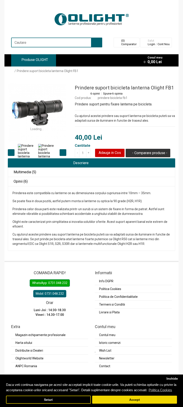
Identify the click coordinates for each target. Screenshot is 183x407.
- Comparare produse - (149, 153)
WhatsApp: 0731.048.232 (49, 283)
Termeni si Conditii (112, 304)
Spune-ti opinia (113, 93)
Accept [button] (134, 399)
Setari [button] (48, 399)
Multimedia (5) (24, 172)
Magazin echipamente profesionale (40, 335)
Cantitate (82, 145)
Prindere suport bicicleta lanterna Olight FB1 (47, 71)
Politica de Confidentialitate (118, 296)
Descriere (80, 163)
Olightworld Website (29, 358)
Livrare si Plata (109, 312)
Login (151, 44)
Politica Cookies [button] (160, 390)
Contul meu (107, 335)
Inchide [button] (172, 378)
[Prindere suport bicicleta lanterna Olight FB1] (37, 112)
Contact (104, 366)
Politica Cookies (110, 289)
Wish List (105, 350)
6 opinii (95, 93)
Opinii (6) (20, 181)
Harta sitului (23, 343)
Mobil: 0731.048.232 (50, 293)
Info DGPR (106, 281)
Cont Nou (164, 44)
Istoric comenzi (110, 343)
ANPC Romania (26, 366)
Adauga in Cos (110, 153)
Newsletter (106, 358)
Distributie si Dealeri (29, 350)
